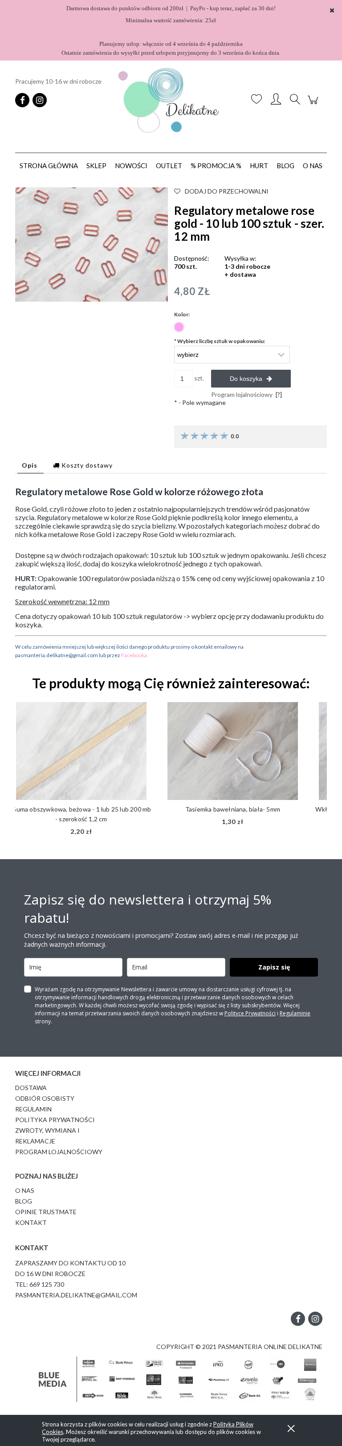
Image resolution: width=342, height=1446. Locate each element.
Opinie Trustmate (46, 1212)
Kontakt (31, 1222)
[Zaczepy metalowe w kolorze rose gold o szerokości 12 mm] (91, 243)
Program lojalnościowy (58, 1151)
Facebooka (134, 655)
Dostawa (31, 1087)
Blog (23, 1201)
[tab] (30, 465)
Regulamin (33, 1109)
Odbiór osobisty (44, 1098)
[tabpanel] (171, 572)
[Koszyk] (314, 104)
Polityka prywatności (55, 1119)
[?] (279, 394)
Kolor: (182, 314)
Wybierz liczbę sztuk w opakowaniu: (219, 341)
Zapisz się (274, 967)
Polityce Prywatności (250, 1013)
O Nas (24, 1190)
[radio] (179, 327)
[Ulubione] (256, 100)
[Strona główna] (171, 100)
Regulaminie (295, 1013)
